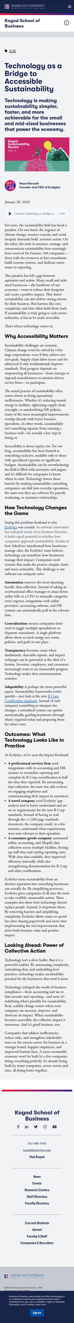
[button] (10, 213)
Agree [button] (37, 1312)
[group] (37, 213)
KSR (12, 51)
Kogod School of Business (22, 23)
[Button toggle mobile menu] (63, 23)
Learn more (40, 1304)
